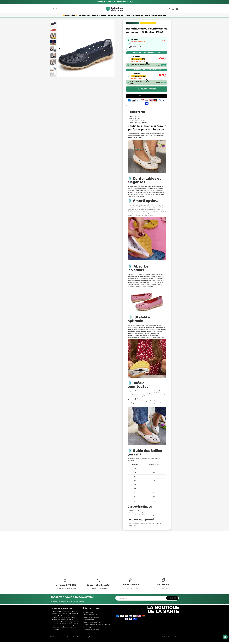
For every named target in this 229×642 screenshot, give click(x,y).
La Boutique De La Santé (60, 637)
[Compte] (173, 9)
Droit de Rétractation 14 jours (91, 629)
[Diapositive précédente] (51, 2)
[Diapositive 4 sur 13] (53, 42)
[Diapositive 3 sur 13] (53, 36)
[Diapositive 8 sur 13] (53, 69)
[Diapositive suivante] (177, 2)
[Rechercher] (169, 9)
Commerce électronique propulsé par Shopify (78, 637)
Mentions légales (88, 627)
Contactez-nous (88, 612)
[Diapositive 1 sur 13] (53, 23)
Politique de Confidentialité (91, 617)
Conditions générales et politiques (170, 637)
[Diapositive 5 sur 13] (53, 49)
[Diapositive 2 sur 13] (53, 29)
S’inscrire (172, 598)
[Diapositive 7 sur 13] (53, 62)
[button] (146, 43)
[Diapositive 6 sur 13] (53, 55)
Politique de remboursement (91, 622)
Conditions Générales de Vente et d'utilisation (96, 624)
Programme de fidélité (89, 619)
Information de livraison (90, 614)
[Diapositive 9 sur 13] (53, 75)
